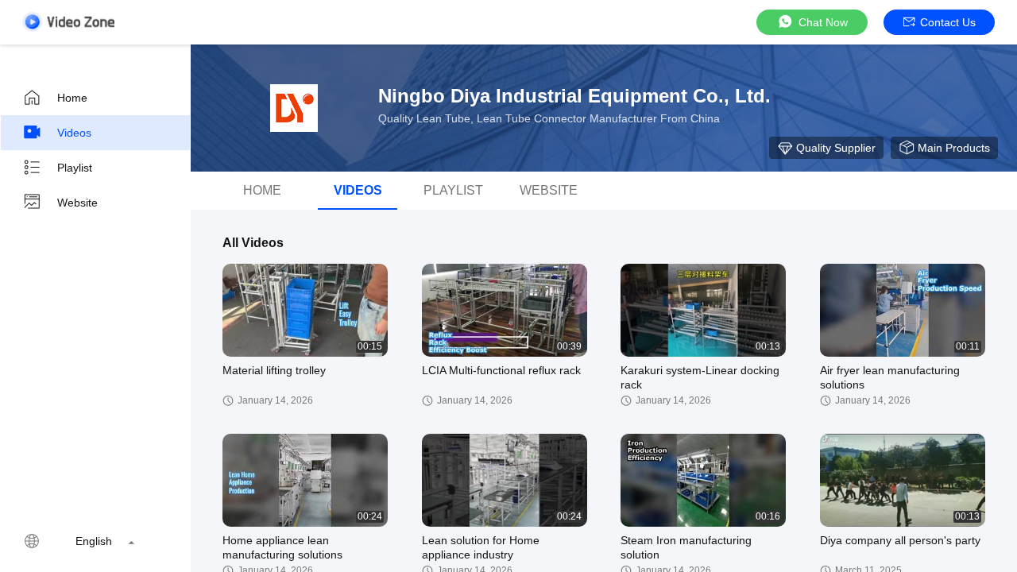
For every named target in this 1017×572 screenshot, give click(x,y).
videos (358, 190)
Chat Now (823, 22)
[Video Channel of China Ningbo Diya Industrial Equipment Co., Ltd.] (68, 22)
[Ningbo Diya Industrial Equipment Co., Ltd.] (293, 108)
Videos (74, 132)
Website (77, 202)
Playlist (74, 167)
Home (72, 97)
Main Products (954, 147)
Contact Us (948, 22)
